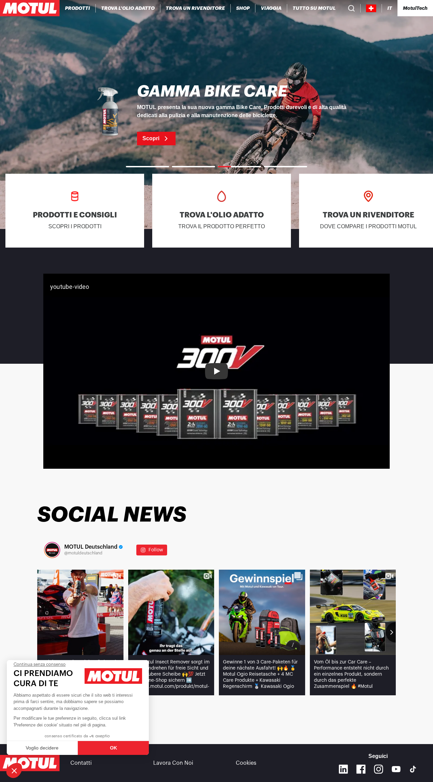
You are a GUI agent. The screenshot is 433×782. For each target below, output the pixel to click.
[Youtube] (396, 769)
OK (113, 748)
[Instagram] (378, 769)
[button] (14, 770)
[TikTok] (413, 769)
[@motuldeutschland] (52, 550)
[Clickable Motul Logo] (30, 8)
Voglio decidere (42, 748)
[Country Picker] (371, 8)
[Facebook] (361, 769)
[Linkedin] (343, 769)
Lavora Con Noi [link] (173, 763)
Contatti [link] (81, 763)
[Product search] (351, 8)
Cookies (246, 763)
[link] (243, 8)
